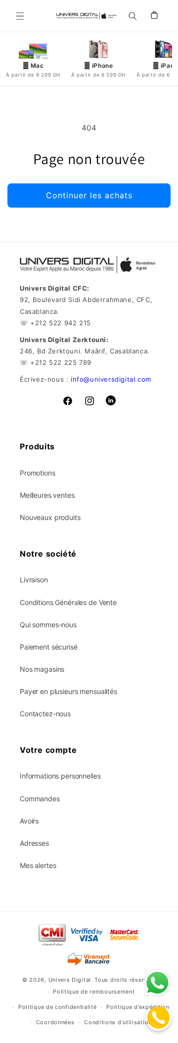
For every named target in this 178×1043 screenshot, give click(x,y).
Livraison (34, 579)
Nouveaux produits (50, 517)
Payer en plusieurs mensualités (68, 691)
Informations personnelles (60, 776)
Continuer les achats (89, 195)
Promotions (37, 473)
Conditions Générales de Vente (68, 602)
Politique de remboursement (93, 991)
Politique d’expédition (137, 1006)
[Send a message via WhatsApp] (157, 983)
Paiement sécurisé (49, 647)
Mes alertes (38, 865)
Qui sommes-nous (48, 624)
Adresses (34, 843)
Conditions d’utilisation (118, 1022)
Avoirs (29, 821)
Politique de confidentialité (57, 1006)
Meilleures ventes (47, 495)
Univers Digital (69, 979)
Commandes (40, 798)
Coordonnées (55, 1022)
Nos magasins (42, 669)
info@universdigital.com (111, 379)
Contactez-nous (45, 713)
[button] (20, 16)
